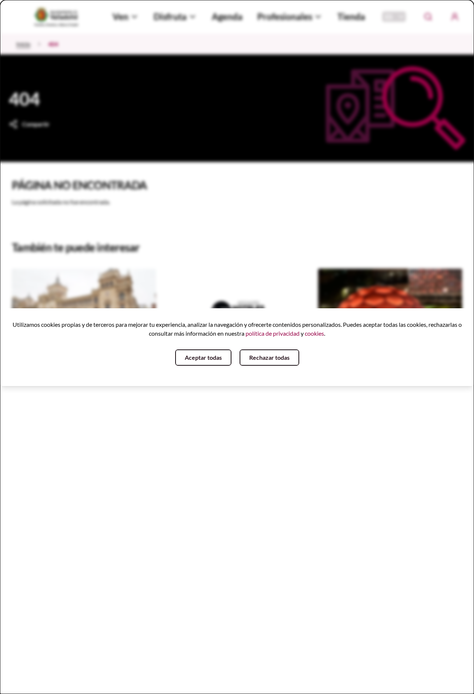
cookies (314, 333)
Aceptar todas (203, 357)
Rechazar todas (269, 357)
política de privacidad (273, 333)
